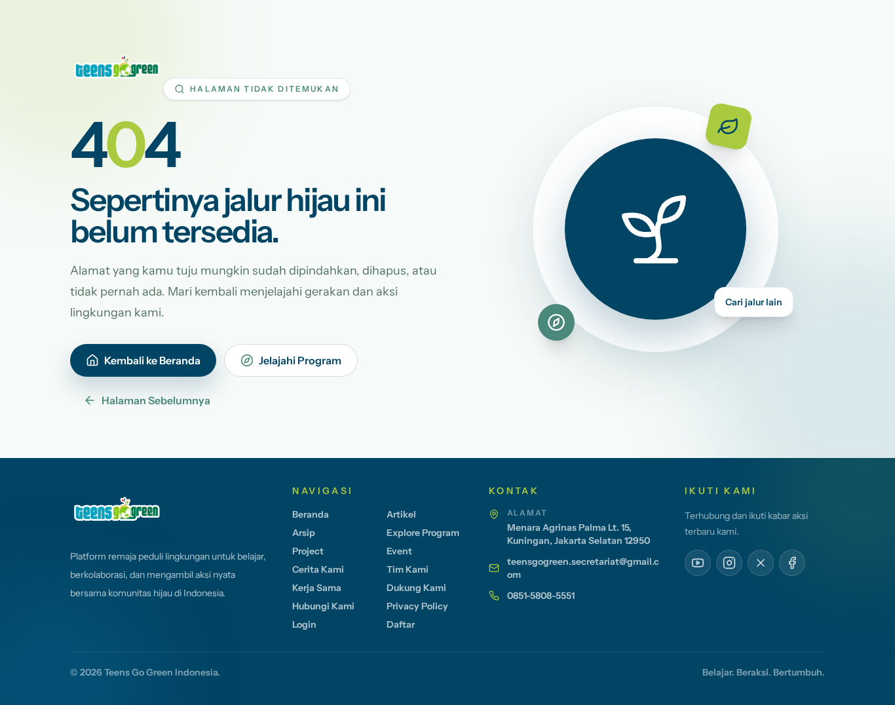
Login (304, 624)
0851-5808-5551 (541, 595)
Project (308, 551)
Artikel (401, 514)
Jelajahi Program (300, 360)
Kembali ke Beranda (152, 360)
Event (399, 551)
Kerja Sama (316, 588)
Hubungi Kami (323, 606)
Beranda (310, 514)
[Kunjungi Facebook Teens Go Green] (792, 563)
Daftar (401, 624)
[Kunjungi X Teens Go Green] (761, 563)
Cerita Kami (318, 569)
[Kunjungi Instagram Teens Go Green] (729, 563)
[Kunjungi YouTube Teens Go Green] (698, 563)
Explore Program (423, 533)
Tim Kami (407, 569)
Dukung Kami (416, 588)
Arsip (303, 533)
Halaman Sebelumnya (156, 400)
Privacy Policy (417, 606)
